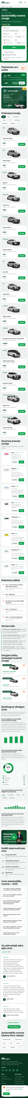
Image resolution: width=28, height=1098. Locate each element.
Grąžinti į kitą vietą (9, 52)
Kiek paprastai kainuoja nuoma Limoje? (14, 915)
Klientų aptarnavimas (6, 1079)
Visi (3, 116)
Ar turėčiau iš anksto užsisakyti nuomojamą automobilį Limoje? (14, 889)
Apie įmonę (4, 1076)
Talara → (5, 1047)
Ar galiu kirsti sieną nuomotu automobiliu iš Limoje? (14, 933)
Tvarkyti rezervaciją (19, 1076)
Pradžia (3, 7)
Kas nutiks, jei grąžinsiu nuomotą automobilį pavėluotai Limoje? (14, 927)
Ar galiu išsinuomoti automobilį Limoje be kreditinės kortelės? (14, 909)
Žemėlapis (15, 83)
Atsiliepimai (4, 1083)
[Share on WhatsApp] (13, 1070)
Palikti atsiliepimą (14, 1027)
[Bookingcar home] (5, 2)
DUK (2, 1081)
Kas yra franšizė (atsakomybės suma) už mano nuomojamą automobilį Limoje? (14, 902)
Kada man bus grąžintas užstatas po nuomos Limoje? (14, 895)
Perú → (11, 1043)
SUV (10, 120)
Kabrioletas (17, 120)
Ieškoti (14, 47)
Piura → (4, 1043)
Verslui (4, 120)
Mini (9, 116)
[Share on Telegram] (17, 1070)
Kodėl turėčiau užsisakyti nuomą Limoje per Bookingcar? (14, 921)
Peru (7, 7)
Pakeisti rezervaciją (19, 1083)
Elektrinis (5, 123)
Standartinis (16, 116)
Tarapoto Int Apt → (7, 1039)
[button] (4, 30)
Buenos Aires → (19, 1039)
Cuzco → (19, 1043)
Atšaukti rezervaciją (19, 1081)
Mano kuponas (18, 1079)
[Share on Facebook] (2, 1070)
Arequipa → (13, 1047)
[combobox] (15, 30)
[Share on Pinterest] (10, 1070)
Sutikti (6, 1093)
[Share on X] (6, 1070)
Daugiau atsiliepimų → (14, 1022)
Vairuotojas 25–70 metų (10, 54)
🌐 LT (20, 2)
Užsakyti (21, 144)
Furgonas (13, 123)
